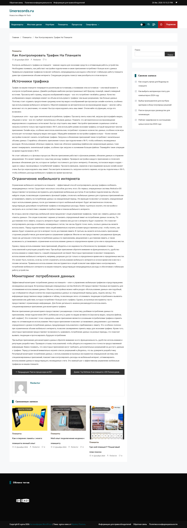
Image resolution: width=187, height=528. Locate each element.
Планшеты (63, 24)
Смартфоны (91, 24)
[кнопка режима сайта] (142, 24)
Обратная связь (16, 3)
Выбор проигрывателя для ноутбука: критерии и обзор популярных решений (155, 103)
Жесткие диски (34, 24)
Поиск (137, 50)
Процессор (77, 24)
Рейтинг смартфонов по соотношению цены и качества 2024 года (155, 122)
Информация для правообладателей (69, 3)
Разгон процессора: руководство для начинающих (154, 112)
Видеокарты (17, 24)
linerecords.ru (22, 10)
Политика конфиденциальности (38, 3)
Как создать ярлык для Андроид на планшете (153, 84)
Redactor (37, 60)
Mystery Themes (78, 524)
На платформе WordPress (41, 524)
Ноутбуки (50, 24)
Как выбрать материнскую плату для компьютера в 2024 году (154, 93)
